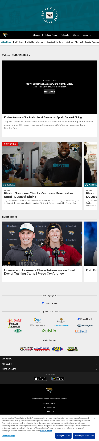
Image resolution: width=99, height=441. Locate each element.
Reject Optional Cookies (84, 436)
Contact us (49, 411)
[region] (49, 427)
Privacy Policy (49, 403)
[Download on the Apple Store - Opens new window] (40, 379)
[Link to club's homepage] (5, 34)
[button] (49, 91)
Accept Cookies (63, 436)
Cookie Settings (8, 436)
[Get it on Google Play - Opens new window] (58, 380)
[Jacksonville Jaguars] (49, 390)
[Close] (95, 418)
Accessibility (49, 407)
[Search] (91, 35)
